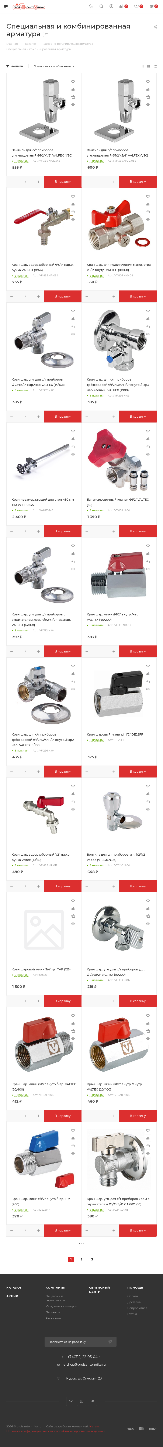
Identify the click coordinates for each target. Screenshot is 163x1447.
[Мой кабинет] (111, 7)
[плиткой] (142, 66)
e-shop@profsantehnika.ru (84, 1364)
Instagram (81, 1401)
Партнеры (53, 1312)
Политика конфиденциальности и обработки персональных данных (55, 1431)
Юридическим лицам (61, 1306)
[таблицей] (155, 66)
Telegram (92, 1401)
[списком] (149, 66)
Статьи (132, 1314)
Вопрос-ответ (137, 1308)
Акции (12, 1296)
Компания (55, 1287)
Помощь (135, 1287)
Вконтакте (70, 1401)
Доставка (134, 1302)
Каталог (14, 1287)
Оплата (132, 1296)
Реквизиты (53, 1318)
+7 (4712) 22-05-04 (82, 1357)
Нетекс (94, 1426)
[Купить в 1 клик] (73, 96)
